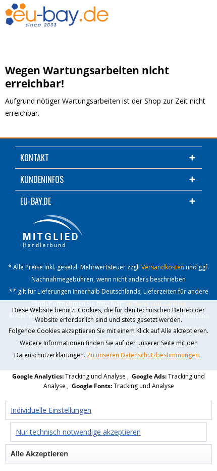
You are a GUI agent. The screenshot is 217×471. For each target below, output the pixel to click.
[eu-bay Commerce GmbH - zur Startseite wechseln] (56, 15)
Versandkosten (162, 267)
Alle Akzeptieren (39, 453)
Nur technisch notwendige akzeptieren (78, 432)
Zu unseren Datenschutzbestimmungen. (143, 355)
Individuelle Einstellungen (51, 410)
